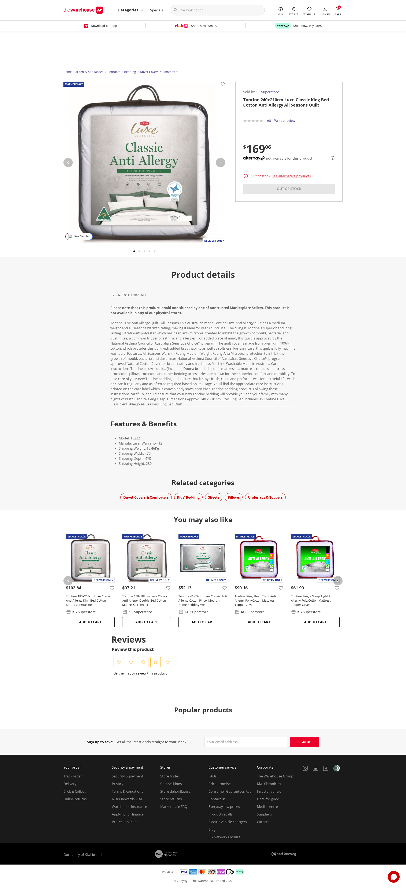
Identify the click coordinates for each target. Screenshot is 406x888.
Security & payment (127, 776)
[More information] (331, 158)
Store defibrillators (175, 791)
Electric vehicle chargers (227, 822)
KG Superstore (267, 92)
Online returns (75, 799)
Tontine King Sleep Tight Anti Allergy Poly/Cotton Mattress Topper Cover (255, 600)
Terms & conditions (127, 791)
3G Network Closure (224, 837)
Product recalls (220, 814)
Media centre (267, 806)
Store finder (169, 776)
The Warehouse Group (275, 776)
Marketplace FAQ (173, 806)
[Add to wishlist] (222, 85)
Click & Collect (74, 791)
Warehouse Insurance (129, 806)
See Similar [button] (82, 236)
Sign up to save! (100, 742)
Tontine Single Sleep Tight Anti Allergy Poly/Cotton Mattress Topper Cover (313, 600)
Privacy (117, 783)
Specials (156, 10)
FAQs (212, 776)
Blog (211, 829)
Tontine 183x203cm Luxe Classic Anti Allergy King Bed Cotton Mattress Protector (88, 600)
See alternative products (291, 176)
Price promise (219, 783)
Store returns (171, 799)
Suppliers (264, 814)
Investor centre (269, 791)
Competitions (171, 783)
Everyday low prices (224, 806)
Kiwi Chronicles (269, 783)
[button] (325, 11)
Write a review (284, 120)
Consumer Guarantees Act (229, 791)
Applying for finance (128, 814)
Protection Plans (125, 822)
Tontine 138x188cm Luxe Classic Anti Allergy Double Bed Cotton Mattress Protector (145, 600)
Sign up (304, 742)
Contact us (217, 799)
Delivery (69, 783)
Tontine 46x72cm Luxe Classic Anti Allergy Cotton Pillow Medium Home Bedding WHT (202, 600)
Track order (72, 776)
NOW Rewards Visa (127, 799)
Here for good (268, 799)
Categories (129, 9)
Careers (263, 822)
